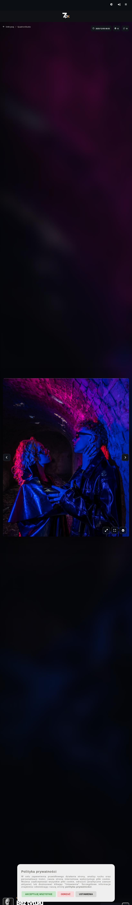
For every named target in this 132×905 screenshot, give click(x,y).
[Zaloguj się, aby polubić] (123, 530)
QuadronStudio (24, 27)
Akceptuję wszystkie (38, 894)
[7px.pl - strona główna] (66, 15)
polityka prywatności (78, 886)
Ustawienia (86, 894)
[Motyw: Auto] (111, 4)
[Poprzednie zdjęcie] (6, 457)
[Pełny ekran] (114, 530)
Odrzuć (66, 894)
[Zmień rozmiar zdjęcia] (106, 530)
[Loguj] (119, 4)
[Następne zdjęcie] (125, 457)
